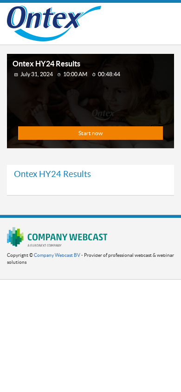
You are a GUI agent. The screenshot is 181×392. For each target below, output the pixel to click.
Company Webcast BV (57, 255)
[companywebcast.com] (57, 236)
